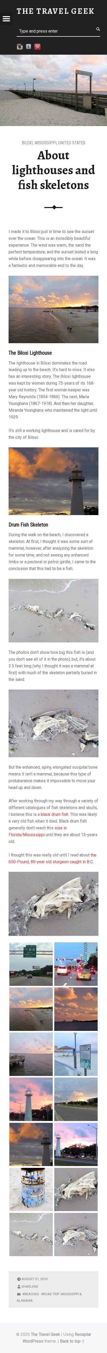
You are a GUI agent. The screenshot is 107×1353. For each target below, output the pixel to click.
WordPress (33, 1341)
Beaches (31, 1294)
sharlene (30, 1286)
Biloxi (27, 142)
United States (71, 142)
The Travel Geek (45, 1334)
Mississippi (45, 142)
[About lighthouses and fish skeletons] (53, 57)
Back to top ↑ (72, 1341)
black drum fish (54, 814)
